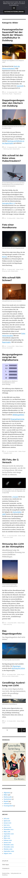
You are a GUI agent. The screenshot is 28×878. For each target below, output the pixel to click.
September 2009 (9, 851)
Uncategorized (8, 805)
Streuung (9, 624)
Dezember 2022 (8, 829)
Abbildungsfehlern (18, 414)
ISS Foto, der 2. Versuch (10, 461)
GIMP (4, 514)
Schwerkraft (9, 348)
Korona (4, 256)
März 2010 (7, 838)
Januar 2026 (7, 823)
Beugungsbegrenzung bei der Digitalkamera (12, 357)
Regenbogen (17, 666)
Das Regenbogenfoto (12, 632)
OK (14, 8)
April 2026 (7, 821)
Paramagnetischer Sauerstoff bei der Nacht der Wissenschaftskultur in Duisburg (12, 35)
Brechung (6, 148)
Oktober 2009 (8, 849)
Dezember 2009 (9, 844)
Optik (10, 148)
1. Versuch (15, 497)
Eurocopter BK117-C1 (8, 203)
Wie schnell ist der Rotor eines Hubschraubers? (12, 158)
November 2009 (9, 847)
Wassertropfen (16, 148)
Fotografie (6, 453)
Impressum (5, 868)
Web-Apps (5, 864)
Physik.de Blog (5, 873)
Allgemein (7, 792)
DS (5, 92)
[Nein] (26, 7)
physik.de (5, 861)
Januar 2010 (7, 842)
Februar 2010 (8, 840)
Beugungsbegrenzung (17, 419)
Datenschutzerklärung (14, 11)
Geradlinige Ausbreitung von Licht (13, 684)
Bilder (20, 92)
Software (6, 803)
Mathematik (7, 797)
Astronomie (6, 537)
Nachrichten (5, 93)
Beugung (4, 271)
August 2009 (8, 853)
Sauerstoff (20, 86)
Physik (10, 93)
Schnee (4, 348)
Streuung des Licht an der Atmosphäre (13, 545)
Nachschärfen (17, 512)
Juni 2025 (7, 825)
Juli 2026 (6, 818)
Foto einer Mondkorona (9, 226)
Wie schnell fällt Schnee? (11, 279)
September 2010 (9, 834)
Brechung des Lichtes (18, 668)
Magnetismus (17, 93)
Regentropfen (6, 342)
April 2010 (7, 836)
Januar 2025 (7, 827)
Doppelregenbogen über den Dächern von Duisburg (13, 103)
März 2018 (7, 831)
